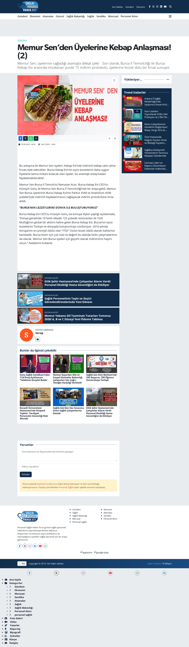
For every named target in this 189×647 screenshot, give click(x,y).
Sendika (101, 16)
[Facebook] (19, 546)
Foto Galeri (16, 618)
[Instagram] (30, 546)
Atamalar (48, 16)
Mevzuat (113, 16)
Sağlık (90, 16)
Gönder (26, 474)
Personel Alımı (129, 16)
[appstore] (87, 552)
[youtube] (110, 573)
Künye (13, 639)
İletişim (13, 643)
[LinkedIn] (35, 546)
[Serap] (26, 334)
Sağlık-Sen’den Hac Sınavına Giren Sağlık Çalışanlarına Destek (68, 410)
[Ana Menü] (170, 16)
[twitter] (56, 573)
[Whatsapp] (45, 546)
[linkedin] (164, 573)
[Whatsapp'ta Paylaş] (30, 138)
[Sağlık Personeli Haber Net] (27, 7)
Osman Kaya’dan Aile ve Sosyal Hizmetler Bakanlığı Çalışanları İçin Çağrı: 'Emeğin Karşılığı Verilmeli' (67, 378)
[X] (25, 546)
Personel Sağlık (66, 487)
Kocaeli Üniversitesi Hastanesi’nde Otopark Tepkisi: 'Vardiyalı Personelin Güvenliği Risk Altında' (34, 413)
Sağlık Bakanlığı (75, 16)
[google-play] (101, 552)
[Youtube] (40, 546)
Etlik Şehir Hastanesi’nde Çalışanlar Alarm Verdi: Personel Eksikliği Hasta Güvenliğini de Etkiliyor (100, 411)
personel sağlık (23, 614)
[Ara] (170, 6)
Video (13, 621)
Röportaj (14, 628)
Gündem (22, 16)
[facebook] (29, 573)
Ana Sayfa (15, 579)
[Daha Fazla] (36, 138)
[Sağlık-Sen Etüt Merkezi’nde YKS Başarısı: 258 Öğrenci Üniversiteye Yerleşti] (101, 363)
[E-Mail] (37, 339)
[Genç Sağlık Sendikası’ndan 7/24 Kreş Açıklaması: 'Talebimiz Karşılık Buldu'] (35, 363)
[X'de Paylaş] (25, 138)
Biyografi (15, 632)
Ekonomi (35, 16)
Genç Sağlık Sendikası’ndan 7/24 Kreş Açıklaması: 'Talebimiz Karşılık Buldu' (35, 377)
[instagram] (83, 573)
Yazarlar (14, 625)
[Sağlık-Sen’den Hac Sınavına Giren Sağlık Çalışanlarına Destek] (68, 396)
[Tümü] (168, 79)
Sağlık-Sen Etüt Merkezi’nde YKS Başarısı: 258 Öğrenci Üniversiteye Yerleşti (101, 377)
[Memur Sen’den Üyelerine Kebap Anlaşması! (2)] (68, 105)
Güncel (60, 16)
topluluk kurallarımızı (47, 483)
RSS (23, 563)
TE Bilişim (167, 563)
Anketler (14, 635)
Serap (39, 333)
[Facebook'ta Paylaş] (20, 138)
